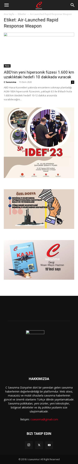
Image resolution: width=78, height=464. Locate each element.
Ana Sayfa (9, 14)
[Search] (72, 5)
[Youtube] (49, 445)
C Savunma (10, 82)
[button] (6, 5)
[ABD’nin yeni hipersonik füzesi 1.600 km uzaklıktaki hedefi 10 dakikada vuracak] (39, 50)
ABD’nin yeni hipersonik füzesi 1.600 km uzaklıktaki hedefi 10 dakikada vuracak (39, 74)
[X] (39, 445)
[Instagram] (29, 445)
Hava (7, 65)
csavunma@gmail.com (44, 419)
